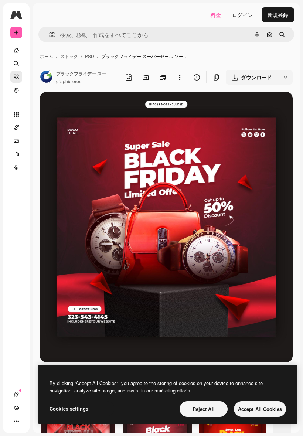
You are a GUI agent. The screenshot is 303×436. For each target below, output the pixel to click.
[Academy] (16, 408)
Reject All (204, 408)
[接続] (16, 395)
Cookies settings (69, 408)
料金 (216, 14)
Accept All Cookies (260, 408)
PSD (89, 56)
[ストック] (16, 77)
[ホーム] (16, 50)
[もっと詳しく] (16, 90)
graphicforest (69, 81)
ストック (69, 56)
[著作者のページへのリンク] (46, 77)
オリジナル (91, 106)
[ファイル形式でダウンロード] (285, 77)
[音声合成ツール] (16, 167)
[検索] (16, 63)
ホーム (46, 56)
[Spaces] (16, 127)
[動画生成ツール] (16, 154)
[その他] (16, 421)
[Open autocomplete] (49, 34)
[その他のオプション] (179, 77)
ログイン (242, 14)
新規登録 (278, 14)
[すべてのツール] (16, 114)
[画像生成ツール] (16, 141)
